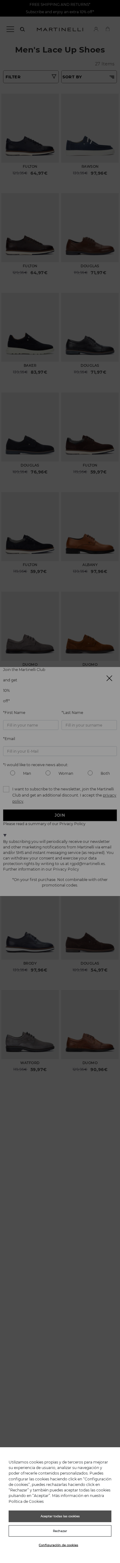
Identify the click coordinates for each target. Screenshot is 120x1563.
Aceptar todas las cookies (60, 1516)
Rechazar (60, 1531)
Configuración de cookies (58, 1545)
